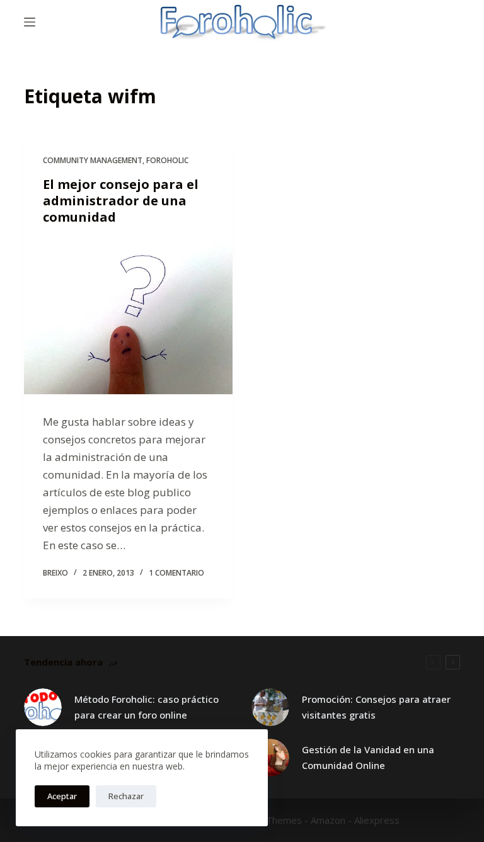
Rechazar (126, 796)
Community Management (92, 160)
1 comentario (176, 572)
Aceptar (62, 796)
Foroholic (167, 160)
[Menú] (29, 22)
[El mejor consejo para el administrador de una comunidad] (128, 316)
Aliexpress (377, 820)
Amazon (328, 820)
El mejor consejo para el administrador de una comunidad (121, 200)
